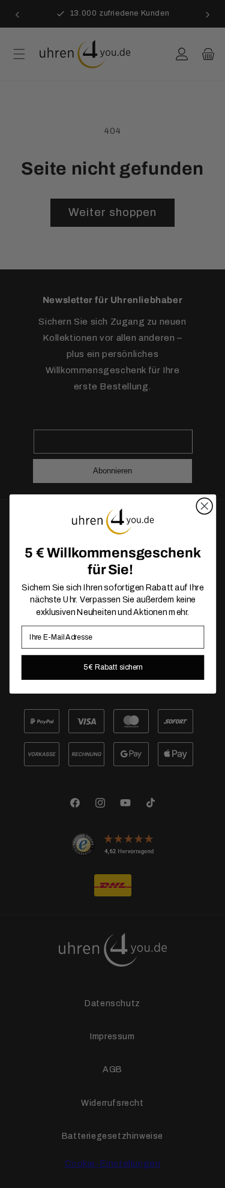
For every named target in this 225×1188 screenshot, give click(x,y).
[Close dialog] (204, 506)
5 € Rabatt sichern (112, 667)
